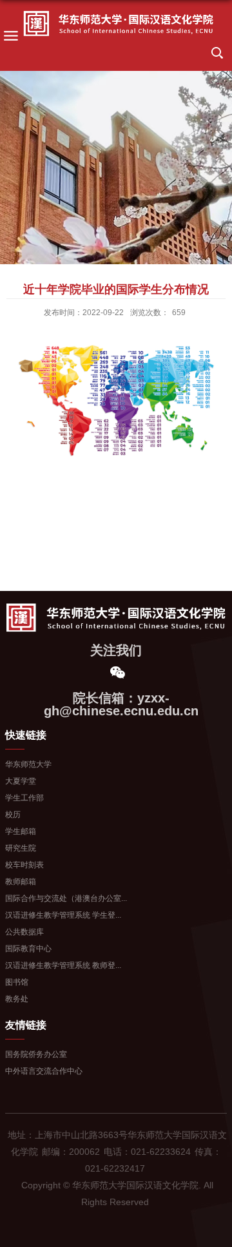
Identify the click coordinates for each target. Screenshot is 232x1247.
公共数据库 (24, 931)
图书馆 (16, 982)
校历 (13, 814)
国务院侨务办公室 (36, 1054)
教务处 (16, 998)
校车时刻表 (24, 864)
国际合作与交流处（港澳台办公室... (66, 898)
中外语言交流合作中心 (43, 1071)
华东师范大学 (28, 764)
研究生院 (20, 848)
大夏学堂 (20, 781)
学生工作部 (24, 797)
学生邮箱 (20, 831)
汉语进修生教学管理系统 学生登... (63, 915)
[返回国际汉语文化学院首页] (118, 23)
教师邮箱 (20, 881)
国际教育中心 (28, 948)
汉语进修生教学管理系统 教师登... (63, 965)
